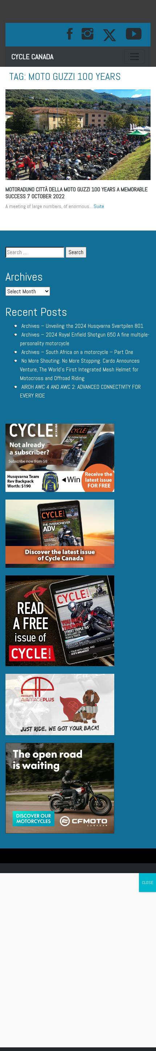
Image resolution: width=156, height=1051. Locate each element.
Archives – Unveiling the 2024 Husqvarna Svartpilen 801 (82, 326)
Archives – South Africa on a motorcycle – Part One (77, 352)
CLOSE (147, 882)
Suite (99, 206)
